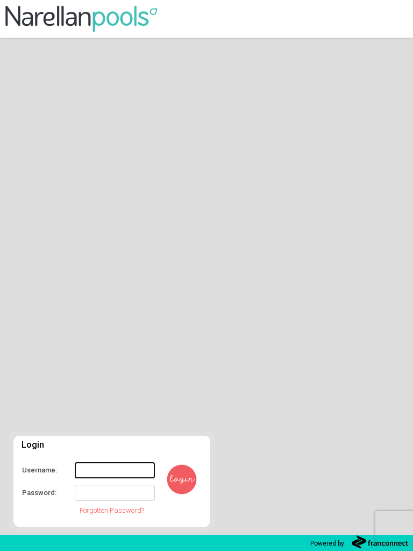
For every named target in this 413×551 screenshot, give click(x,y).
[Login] (182, 479)
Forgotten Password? (112, 510)
